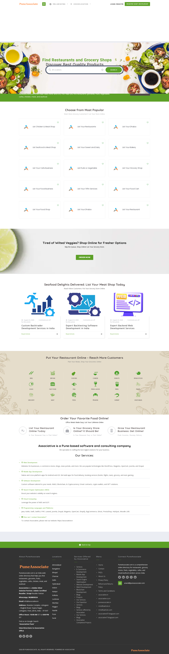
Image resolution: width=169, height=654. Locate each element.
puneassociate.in (104, 602)
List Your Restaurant (131, 209)
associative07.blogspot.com (106, 614)
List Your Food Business (43, 188)
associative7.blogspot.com (106, 617)
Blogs (78, 595)
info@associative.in (31, 601)
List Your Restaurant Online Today (41, 430)
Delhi (54, 580)
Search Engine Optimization (81, 580)
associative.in (103, 595)
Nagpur (55, 607)
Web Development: (31, 462)
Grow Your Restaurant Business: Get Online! (131, 430)
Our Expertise (81, 602)
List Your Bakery (129, 147)
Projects (79, 597)
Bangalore (56, 569)
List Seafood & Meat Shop (44, 147)
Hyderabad (56, 584)
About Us (101, 576)
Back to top (86, 545)
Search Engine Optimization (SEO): (37, 490)
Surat (54, 618)
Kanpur (54, 591)
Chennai (55, 576)
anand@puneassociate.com (134, 583)
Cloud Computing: (30, 499)
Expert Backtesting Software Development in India (81, 327)
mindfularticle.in (104, 606)
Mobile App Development (81, 575)
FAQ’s (100, 572)
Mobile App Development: (33, 472)
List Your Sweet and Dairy (89, 147)
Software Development (32, 481)
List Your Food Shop (41, 209)
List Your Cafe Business (43, 168)
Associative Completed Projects (83, 621)
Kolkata (55, 595)
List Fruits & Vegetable (87, 168)
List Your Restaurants (87, 126)
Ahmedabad (56, 565)
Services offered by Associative (83, 611)
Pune (54, 614)
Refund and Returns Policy (105, 585)
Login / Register (116, 4)
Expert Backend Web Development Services (122, 327)
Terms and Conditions (106, 591)
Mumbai (55, 603)
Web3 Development (83, 587)
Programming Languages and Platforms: (38, 508)
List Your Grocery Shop (132, 168)
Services (79, 567)
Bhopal (54, 572)
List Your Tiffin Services (87, 188)
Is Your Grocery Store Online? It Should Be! (86, 430)
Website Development (84, 584)
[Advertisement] (84, 25)
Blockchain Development (81, 591)
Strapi (29, 593)
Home (100, 565)
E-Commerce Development (81, 570)
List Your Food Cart (130, 188)
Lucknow (55, 599)
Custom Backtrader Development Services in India (38, 327)
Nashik (54, 610)
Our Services (81, 600)
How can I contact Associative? (35, 517)
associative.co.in (104, 598)
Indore (54, 588)
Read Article (25, 334)
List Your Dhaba (129, 126)
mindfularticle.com (105, 610)
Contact (101, 569)
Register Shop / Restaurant (137, 4)
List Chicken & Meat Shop (44, 126)
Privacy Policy (103, 580)
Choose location (80, 4)
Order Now (84, 257)
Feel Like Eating (59, 4)
